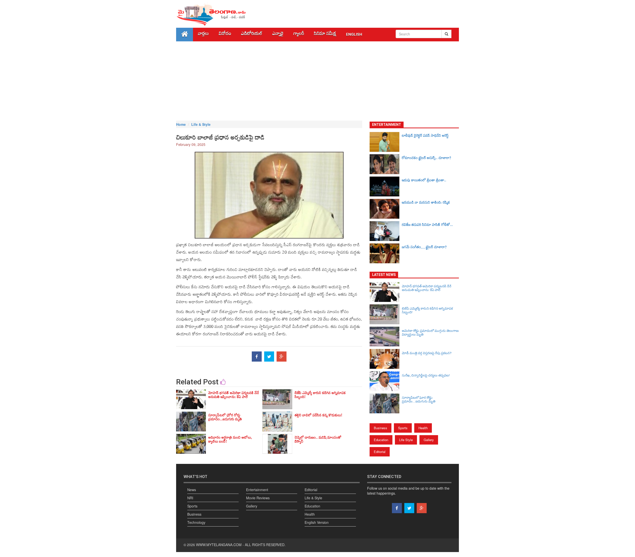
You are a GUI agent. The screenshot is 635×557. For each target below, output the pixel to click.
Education (381, 439)
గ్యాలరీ (298, 34)
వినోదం (225, 34)
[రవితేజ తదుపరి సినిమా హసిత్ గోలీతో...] (386, 231)
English (354, 34)
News (191, 489)
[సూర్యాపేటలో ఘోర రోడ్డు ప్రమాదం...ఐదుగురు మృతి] (386, 403)
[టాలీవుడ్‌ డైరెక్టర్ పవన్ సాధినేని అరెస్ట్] (386, 142)
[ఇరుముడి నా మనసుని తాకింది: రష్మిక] (386, 209)
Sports (403, 427)
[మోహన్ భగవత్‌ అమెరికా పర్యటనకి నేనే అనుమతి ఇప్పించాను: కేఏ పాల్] (386, 292)
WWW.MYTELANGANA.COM (219, 544)
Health (423, 427)
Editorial (379, 451)
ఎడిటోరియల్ (251, 34)
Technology (196, 522)
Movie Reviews (258, 497)
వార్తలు (203, 34)
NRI (190, 497)
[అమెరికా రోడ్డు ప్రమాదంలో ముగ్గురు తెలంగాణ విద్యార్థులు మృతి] (386, 336)
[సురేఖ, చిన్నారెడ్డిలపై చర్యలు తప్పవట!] (386, 381)
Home (181, 124)
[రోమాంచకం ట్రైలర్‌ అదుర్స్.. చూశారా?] (386, 164)
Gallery (429, 439)
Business (380, 427)
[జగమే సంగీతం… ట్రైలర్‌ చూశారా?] (386, 253)
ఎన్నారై (278, 34)
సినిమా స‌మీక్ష (325, 34)
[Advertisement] (317, 81)
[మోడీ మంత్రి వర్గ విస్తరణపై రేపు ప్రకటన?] (386, 359)
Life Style (406, 439)
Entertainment (257, 489)
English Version (317, 522)
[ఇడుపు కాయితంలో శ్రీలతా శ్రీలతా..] (386, 186)
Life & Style (201, 124)
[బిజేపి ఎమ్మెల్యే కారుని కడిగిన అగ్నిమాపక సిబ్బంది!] (386, 314)
